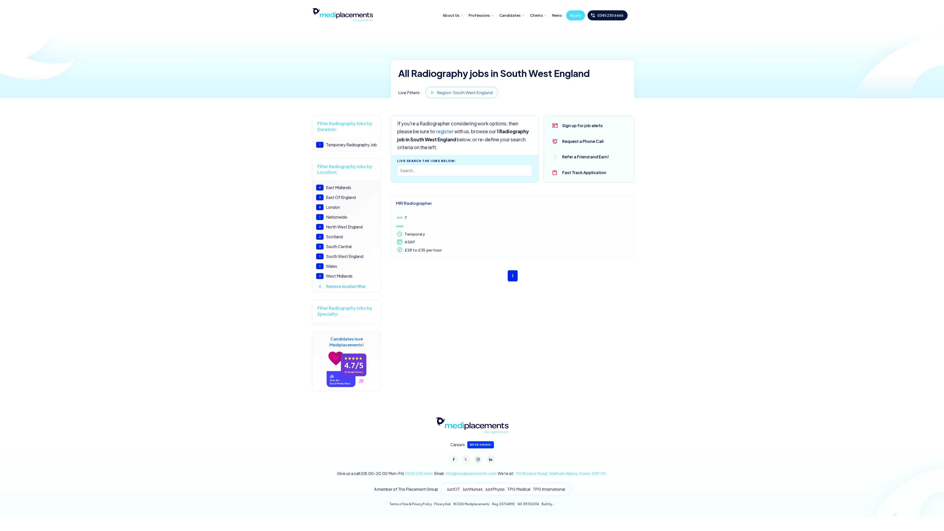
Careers (470, 444)
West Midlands (336, 276)
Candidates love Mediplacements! (346, 341)
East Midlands (335, 187)
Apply (575, 15)
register (445, 131)
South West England (341, 256)
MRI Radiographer (414, 203)
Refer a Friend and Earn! (585, 156)
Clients (536, 15)
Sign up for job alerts (582, 125)
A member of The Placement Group (406, 489)
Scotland (331, 236)
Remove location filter (346, 286)
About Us (451, 15)
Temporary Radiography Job (348, 144)
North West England (341, 226)
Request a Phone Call (583, 141)
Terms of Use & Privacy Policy (411, 504)
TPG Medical (518, 489)
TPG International (549, 489)
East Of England (337, 197)
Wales (328, 266)
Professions (479, 15)
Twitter (466, 459)
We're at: (552, 473)
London (329, 207)
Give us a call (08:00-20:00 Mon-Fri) (385, 473)
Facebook (453, 459)
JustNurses (472, 489)
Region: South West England (465, 92)
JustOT (453, 489)
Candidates (510, 15)
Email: (465, 473)
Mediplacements (342, 14)
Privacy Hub (442, 504)
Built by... (548, 504)
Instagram (478, 459)
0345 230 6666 (610, 15)
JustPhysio (495, 489)
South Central (335, 246)
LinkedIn (490, 459)
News (557, 15)
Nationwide (333, 217)
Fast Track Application (584, 172)
